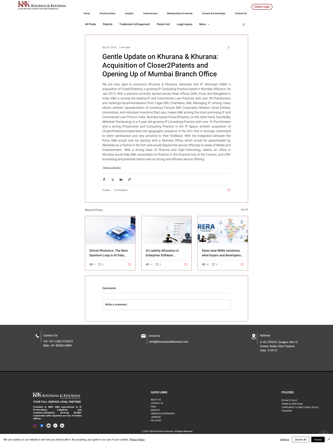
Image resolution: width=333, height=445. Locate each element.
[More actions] (229, 47)
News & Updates (112, 167)
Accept (318, 439)
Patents (107, 24)
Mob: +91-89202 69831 (57, 346)
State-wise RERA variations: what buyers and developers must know (221, 253)
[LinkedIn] (62, 425)
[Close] (329, 439)
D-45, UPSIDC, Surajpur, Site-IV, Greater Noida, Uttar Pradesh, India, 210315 (279, 346)
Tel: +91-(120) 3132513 (58, 341)
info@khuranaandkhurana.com (168, 342)
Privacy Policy (137, 439)
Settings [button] (284, 439)
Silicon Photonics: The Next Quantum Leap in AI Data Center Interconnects (108, 253)
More (202, 24)
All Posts (90, 24)
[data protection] (167, 230)
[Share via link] (129, 179)
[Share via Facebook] (104, 179)
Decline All (300, 439)
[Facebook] (42, 425)
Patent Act (163, 24)
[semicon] (110, 230)
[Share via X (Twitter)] (112, 179)
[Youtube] (48, 425)
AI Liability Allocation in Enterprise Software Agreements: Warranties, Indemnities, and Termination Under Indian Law (166, 253)
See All (244, 209)
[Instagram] (35, 425)
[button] (243, 24)
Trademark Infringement (134, 24)
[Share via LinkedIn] (121, 179)
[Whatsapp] (55, 425)
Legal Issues (184, 24)
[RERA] (223, 230)
